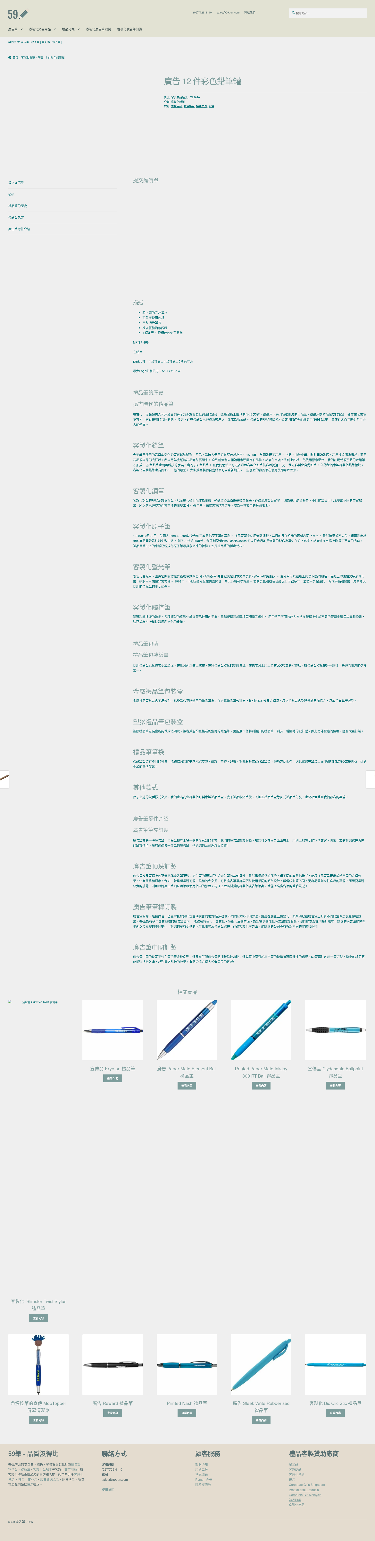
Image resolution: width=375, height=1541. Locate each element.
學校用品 (176, 106)
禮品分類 (68, 29)
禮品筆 (25, 1469)
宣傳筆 (13, 1469)
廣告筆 (13, 29)
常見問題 (201, 1474)
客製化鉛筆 (28, 57)
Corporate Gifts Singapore (307, 1484)
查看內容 (38, 1318)
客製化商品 (296, 1504)
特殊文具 (201, 106)
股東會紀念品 (49, 1479)
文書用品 (70, 1469)
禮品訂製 (295, 1500)
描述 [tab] (11, 194)
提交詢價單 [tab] (16, 182)
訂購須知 (201, 1464)
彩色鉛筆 (189, 106)
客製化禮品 (296, 1474)
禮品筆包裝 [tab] (16, 217)
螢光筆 (56, 42)
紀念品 (293, 1464)
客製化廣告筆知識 (129, 29)
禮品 (30, 1484)
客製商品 (295, 1469)
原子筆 (35, 42)
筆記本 (46, 42)
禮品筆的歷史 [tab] (17, 206)
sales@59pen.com (228, 12)
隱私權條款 (203, 1484)
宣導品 (32, 1479)
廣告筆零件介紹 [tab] (19, 229)
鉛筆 (211, 106)
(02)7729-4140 (202, 12)
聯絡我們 (249, 12)
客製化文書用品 (40, 29)
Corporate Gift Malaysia (305, 1495)
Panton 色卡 (203, 1479)
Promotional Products (304, 1489)
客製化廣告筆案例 (98, 29)
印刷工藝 (201, 1469)
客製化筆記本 (42, 1469)
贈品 (21, 1479)
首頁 (15, 57)
